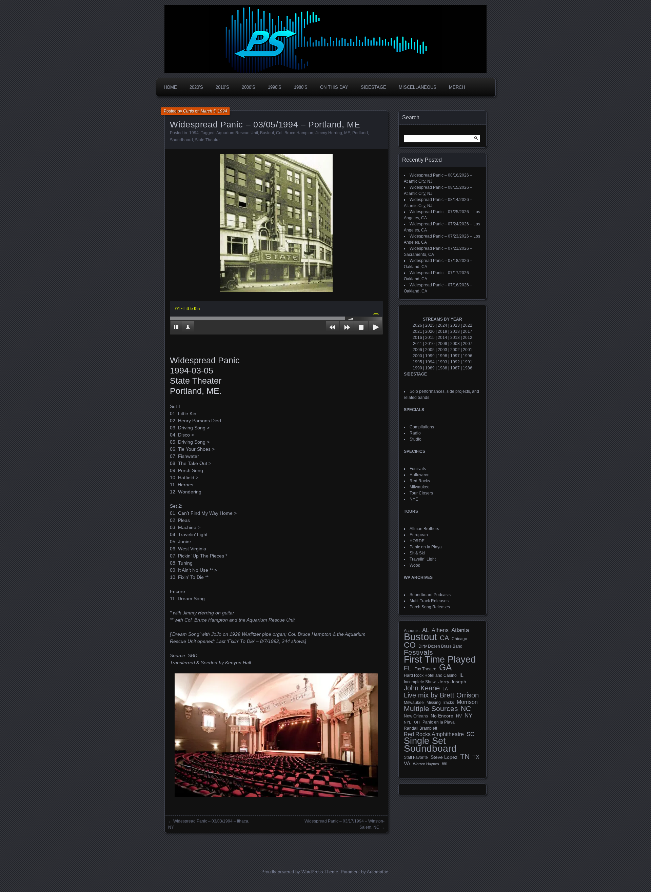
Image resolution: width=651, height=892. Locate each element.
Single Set (425, 741)
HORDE (417, 541)
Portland (360, 132)
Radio (415, 433)
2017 (467, 331)
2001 (467, 349)
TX (475, 757)
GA (445, 667)
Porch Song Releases (430, 607)
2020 (430, 331)
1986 (467, 368)
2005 (430, 349)
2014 (442, 337)
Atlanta (460, 630)
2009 (442, 343)
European (419, 534)
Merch (457, 87)
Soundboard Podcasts (430, 594)
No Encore (442, 715)
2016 (417, 337)
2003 (442, 349)
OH (417, 722)
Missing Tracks (440, 702)
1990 (417, 368)
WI (445, 763)
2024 (442, 325)
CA (444, 638)
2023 (455, 325)
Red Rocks (420, 481)
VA (407, 763)
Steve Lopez (444, 757)
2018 (455, 331)
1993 (442, 362)
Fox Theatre (425, 669)
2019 (442, 331)
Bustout (267, 132)
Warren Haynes (426, 764)
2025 (430, 325)
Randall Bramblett (420, 728)
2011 (417, 343)
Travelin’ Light (423, 559)
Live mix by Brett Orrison (441, 695)
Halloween (420, 474)
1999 (430, 355)
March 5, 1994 (214, 111)
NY (468, 716)
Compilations (422, 427)
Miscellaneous (417, 87)
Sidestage (373, 87)
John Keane (422, 688)
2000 (417, 355)
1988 (442, 368)
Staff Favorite (416, 757)
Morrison (467, 702)
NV (459, 716)
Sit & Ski (417, 553)
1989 (430, 368)
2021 (417, 331)
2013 (455, 337)
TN (465, 756)
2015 (430, 337)
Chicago (459, 638)
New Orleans (416, 716)
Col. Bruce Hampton (294, 132)
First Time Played (440, 659)
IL (461, 675)
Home (170, 87)
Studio (415, 439)
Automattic (377, 871)
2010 (430, 343)
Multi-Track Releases (429, 601)
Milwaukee (420, 487)
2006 (417, 349)
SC (470, 734)
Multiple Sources (431, 709)
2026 (417, 325)
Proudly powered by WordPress (292, 871)
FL (408, 668)
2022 (467, 325)
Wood (415, 565)
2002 (455, 349)
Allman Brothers (424, 528)
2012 (467, 337)
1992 (455, 362)
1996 (467, 355)
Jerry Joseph (452, 681)
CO (410, 645)
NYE (414, 499)
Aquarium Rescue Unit (237, 132)
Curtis (188, 111)
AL (425, 630)
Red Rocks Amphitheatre (434, 734)
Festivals (418, 468)
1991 (467, 362)
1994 (194, 132)
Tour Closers (421, 493)
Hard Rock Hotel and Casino (430, 675)
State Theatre (207, 140)
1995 (417, 362)
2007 (467, 343)
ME (347, 132)
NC (466, 709)
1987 (455, 368)
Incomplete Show (420, 682)
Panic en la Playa (426, 547)
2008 (455, 343)
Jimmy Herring (328, 132)
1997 (455, 355)
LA (445, 689)
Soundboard (181, 140)
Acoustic (411, 630)
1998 (442, 355)
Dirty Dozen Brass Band (440, 646)
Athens (440, 630)
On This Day (334, 87)
